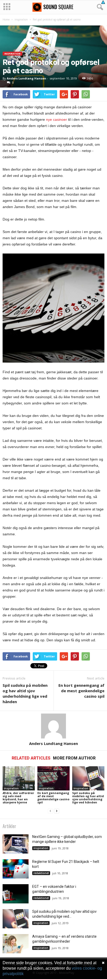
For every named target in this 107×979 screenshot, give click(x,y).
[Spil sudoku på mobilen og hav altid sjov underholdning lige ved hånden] (88, 778)
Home (6, 19)
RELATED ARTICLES (31, 758)
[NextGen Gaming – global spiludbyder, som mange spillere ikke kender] (16, 844)
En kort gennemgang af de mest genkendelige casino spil (81, 691)
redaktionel (41, 873)
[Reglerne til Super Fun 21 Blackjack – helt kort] (16, 869)
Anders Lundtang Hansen (26, 78)
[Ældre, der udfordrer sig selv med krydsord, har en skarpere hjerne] (19, 778)
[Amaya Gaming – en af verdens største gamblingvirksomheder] (16, 944)
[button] (99, 7)
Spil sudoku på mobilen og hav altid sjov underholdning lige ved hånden (25, 693)
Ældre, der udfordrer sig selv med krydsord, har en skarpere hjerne (18, 797)
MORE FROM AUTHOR (74, 758)
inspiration (21, 19)
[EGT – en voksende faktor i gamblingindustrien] (16, 894)
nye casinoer (56, 119)
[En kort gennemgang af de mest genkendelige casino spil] (53, 778)
